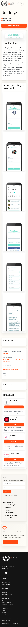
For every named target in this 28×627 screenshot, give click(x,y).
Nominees (8, 507)
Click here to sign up (11, 495)
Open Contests (6, 581)
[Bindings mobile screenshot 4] (14, 231)
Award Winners (6, 584)
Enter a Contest (6, 582)
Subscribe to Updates (7, 604)
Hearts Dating (14, 453)
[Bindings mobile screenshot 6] (14, 312)
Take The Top (14, 401)
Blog (3, 600)
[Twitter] (6, 573)
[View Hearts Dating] (6, 454)
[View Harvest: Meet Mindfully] (6, 419)
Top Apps (7, 510)
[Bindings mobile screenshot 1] (14, 111)
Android (5, 353)
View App (13, 407)
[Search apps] (17, 3)
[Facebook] (3, 573)
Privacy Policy (5, 614)
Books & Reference (9, 360)
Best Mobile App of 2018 (10, 369)
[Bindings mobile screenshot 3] (14, 191)
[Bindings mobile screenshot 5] (14, 271)
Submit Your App (10, 542)
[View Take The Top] (6, 402)
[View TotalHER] (6, 437)
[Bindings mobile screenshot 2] (14, 151)
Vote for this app (14, 25)
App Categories (9, 512)
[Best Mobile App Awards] (8, 3)
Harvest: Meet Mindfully (14, 418)
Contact (4, 612)
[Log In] (22, 4)
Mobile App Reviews (11, 515)
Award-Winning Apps (11, 505)
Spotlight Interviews (11, 518)
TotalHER (13, 435)
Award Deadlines (6, 602)
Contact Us (15, 623)
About (3, 610)
